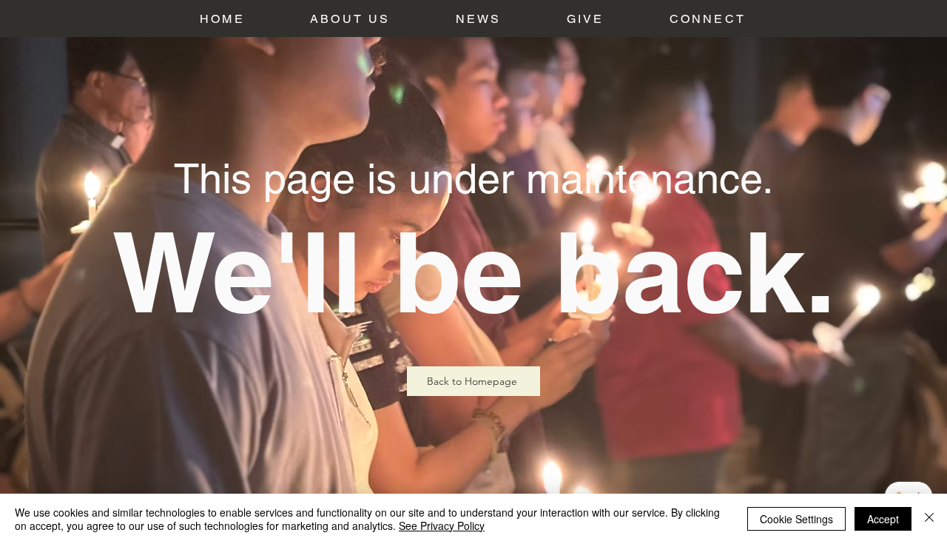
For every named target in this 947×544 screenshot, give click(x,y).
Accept (883, 518)
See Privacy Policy (442, 525)
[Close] (929, 519)
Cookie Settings (796, 518)
